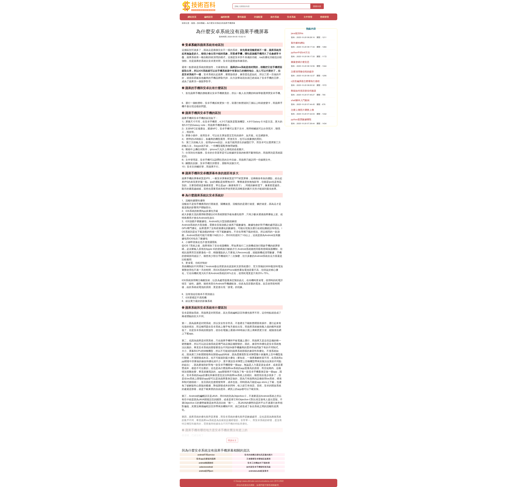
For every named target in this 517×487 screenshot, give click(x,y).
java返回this (297, 33)
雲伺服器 (241, 16)
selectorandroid (206, 466)
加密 (237, 256)
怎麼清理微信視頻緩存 (302, 71)
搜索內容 (317, 6)
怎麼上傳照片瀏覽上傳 (302, 109)
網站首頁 (192, 16)
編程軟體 (225, 16)
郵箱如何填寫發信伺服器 (303, 90)
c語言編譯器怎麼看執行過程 (305, 81)
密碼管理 (324, 16)
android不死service (206, 454)
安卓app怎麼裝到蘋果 (206, 458)
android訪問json (206, 470)
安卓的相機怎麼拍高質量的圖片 (258, 454)
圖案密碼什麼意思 (300, 62)
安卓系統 (291, 16)
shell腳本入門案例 (300, 100)
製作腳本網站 (298, 42)
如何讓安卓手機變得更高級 (258, 466)
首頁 (193, 23)
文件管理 (308, 16)
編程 (202, 395)
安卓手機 (237, 53)
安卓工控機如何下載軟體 (258, 462)
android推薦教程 (206, 462)
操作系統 (274, 16)
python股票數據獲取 (301, 119)
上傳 (195, 149)
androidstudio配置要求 (258, 470)
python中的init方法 (300, 52)
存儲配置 (258, 16)
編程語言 (208, 16)
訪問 (217, 159)
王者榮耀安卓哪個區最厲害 (258, 458)
